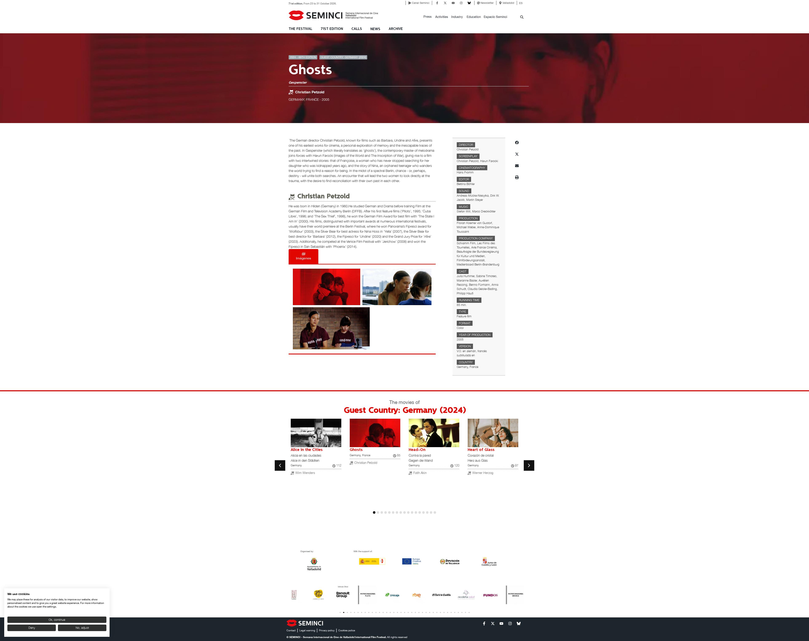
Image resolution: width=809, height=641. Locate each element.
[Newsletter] (478, 2)
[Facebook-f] (437, 3)
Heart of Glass (481, 450)
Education (474, 17)
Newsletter (487, 2)
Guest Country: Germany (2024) (343, 57)
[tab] (303, 256)
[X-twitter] (445, 3)
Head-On (417, 450)
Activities (441, 17)
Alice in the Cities (307, 450)
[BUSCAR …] (522, 17)
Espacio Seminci (495, 17)
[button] (427, 16)
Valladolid (508, 2)
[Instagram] (461, 3)
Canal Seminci (420, 2)
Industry (457, 17)
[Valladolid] (500, 2)
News (375, 29)
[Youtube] (453, 3)
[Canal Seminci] (409, 2)
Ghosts (356, 450)
